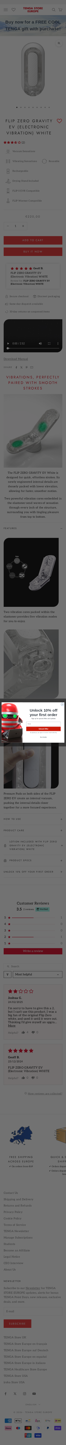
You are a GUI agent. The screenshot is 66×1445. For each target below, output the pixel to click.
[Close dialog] (62, 704)
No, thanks (43, 737)
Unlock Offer (43, 729)
